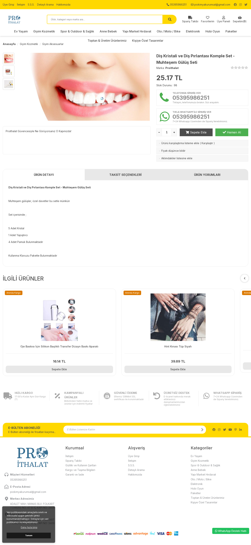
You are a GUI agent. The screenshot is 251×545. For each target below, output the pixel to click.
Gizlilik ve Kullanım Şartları (80, 465)
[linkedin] (240, 430)
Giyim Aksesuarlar (53, 44)
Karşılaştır (207, 143)
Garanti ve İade (74, 474)
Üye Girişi (8, 4)
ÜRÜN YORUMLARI (207, 175)
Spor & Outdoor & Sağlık (77, 31)
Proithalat (172, 67)
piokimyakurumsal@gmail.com (211, 4)
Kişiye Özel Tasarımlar (204, 502)
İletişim (21, 4)
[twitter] (245, 4)
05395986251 (178, 4)
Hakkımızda (63, 4)
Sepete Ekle (198, 132)
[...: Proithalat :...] (22, 19)
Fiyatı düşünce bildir (173, 150)
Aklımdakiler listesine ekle (176, 158)
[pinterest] (236, 430)
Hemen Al (233, 132)
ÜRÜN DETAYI (44, 175)
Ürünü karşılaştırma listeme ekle (180, 143)
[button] (244, 278)
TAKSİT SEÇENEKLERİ (125, 175)
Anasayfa (9, 44)
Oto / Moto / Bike (168, 31)
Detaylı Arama (45, 4)
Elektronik (193, 31)
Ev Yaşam (21, 31)
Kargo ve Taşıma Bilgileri (80, 469)
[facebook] (235, 4)
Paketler (231, 31)
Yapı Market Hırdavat (136, 31)
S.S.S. (31, 4)
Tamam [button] (28, 535)
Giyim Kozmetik (44, 31)
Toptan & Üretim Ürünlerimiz (207, 497)
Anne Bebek (108, 31)
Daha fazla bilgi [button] (29, 527)
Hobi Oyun (212, 31)
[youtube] (230, 430)
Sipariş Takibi (73, 460)
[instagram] (240, 4)
